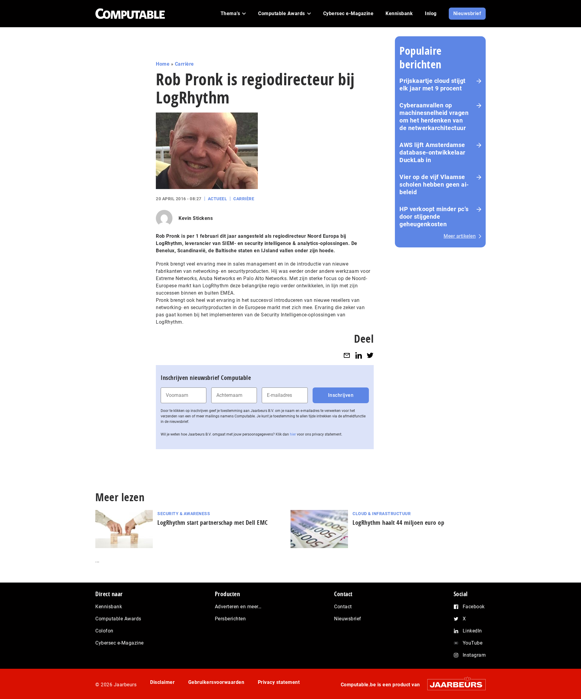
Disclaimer (162, 682)
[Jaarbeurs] (453, 684)
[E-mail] (346, 355)
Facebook (474, 606)
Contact (343, 606)
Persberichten (230, 619)
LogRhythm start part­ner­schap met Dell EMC (212, 522)
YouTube (473, 643)
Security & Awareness (183, 513)
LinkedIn (472, 631)
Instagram (474, 655)
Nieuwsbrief (347, 619)
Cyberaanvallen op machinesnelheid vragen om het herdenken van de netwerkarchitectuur (433, 117)
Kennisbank (108, 606)
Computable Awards (118, 619)
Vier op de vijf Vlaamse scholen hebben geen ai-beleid (434, 184)
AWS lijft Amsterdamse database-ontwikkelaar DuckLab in (432, 152)
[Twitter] (370, 355)
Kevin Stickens (196, 218)
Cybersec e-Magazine (119, 643)
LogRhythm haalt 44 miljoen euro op (398, 522)
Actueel (217, 198)
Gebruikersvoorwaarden (216, 682)
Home (162, 64)
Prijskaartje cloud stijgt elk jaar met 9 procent (432, 84)
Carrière (184, 64)
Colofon (104, 631)
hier (293, 434)
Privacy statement (279, 682)
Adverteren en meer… (238, 606)
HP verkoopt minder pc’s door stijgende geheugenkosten (434, 216)
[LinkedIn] (358, 355)
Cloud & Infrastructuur (382, 513)
